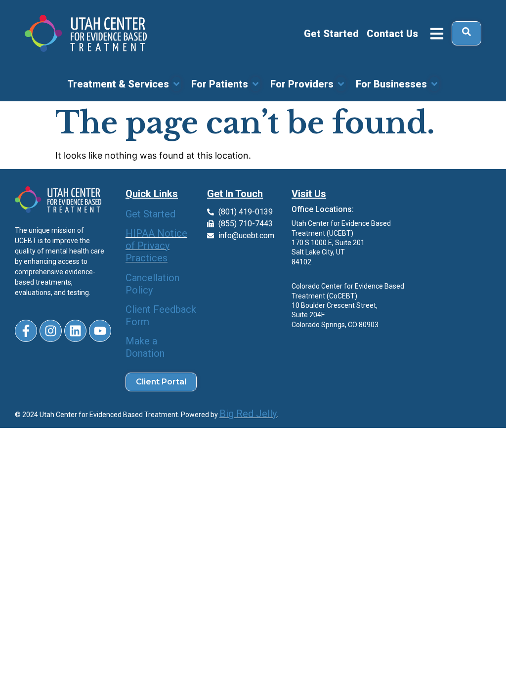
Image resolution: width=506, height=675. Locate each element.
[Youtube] (100, 331)
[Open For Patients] (255, 84)
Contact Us (392, 34)
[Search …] (466, 33)
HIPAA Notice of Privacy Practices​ (156, 245)
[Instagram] (51, 331)
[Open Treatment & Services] (176, 84)
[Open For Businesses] (434, 84)
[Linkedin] (75, 331)
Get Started (331, 34)
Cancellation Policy (152, 284)
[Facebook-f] (26, 331)
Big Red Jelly (248, 414)
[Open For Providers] (341, 84)
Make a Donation (145, 347)
